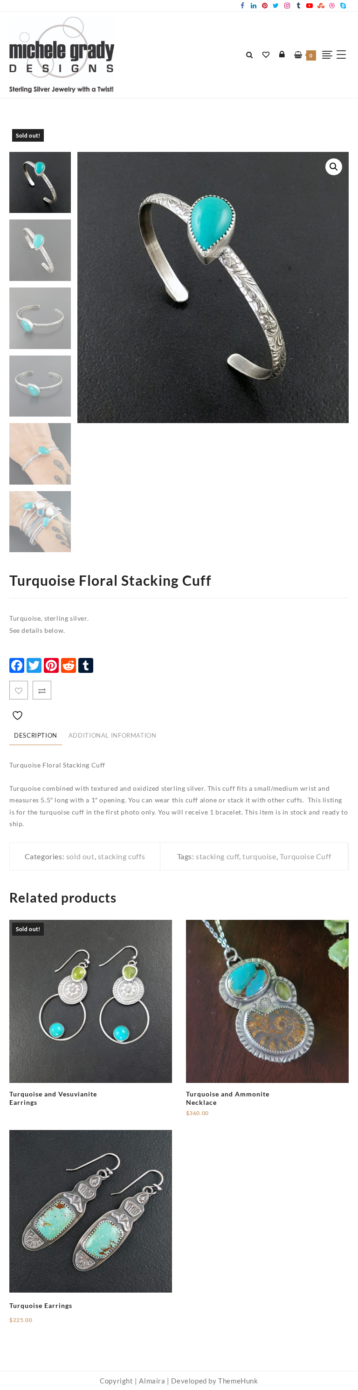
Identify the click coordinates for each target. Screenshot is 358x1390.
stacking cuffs (121, 856)
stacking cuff (217, 856)
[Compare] (42, 690)
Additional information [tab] (113, 735)
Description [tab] (35, 735)
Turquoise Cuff (305, 856)
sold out (80, 856)
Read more (26, 1106)
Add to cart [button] (204, 1117)
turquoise (259, 856)
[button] (333, 166)
